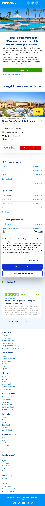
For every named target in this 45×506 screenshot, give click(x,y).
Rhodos (4, 443)
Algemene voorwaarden (10, 348)
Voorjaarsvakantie (8, 407)
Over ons (5, 336)
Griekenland (6, 361)
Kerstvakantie (7, 404)
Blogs (4, 417)
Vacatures (10, 497)
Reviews (34, 497)
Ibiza (3, 450)
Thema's (8, 191)
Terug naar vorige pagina (11, 74)
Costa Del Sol (6, 466)
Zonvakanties (6, 425)
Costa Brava (6, 463)
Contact (18, 497)
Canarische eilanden (9, 359)
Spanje (4, 356)
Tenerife (5, 440)
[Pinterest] (32, 503)
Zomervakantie (7, 397)
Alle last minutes (8, 491)
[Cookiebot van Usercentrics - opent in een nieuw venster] (33, 231)
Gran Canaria (6, 445)
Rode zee (5, 468)
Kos (3, 458)
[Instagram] (19, 503)
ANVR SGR (26, 497)
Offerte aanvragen (8, 343)
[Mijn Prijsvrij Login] (36, 3)
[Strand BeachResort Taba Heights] (22, 116)
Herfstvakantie (7, 402)
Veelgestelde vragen (9, 346)
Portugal (5, 366)
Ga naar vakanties (22, 70)
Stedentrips (6, 422)
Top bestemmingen (13, 162)
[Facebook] (14, 503)
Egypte (4, 369)
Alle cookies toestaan (22, 267)
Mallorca (5, 438)
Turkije (4, 364)
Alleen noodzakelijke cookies (22, 273)
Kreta (4, 448)
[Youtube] (23, 503)
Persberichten (7, 338)
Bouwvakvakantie (8, 410)
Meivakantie (6, 399)
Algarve (4, 461)
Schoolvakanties (7, 430)
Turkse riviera (7, 471)
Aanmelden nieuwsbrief (10, 341)
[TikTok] (28, 503)
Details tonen (33, 260)
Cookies (22, 500)
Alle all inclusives (8, 389)
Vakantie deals (7, 427)
